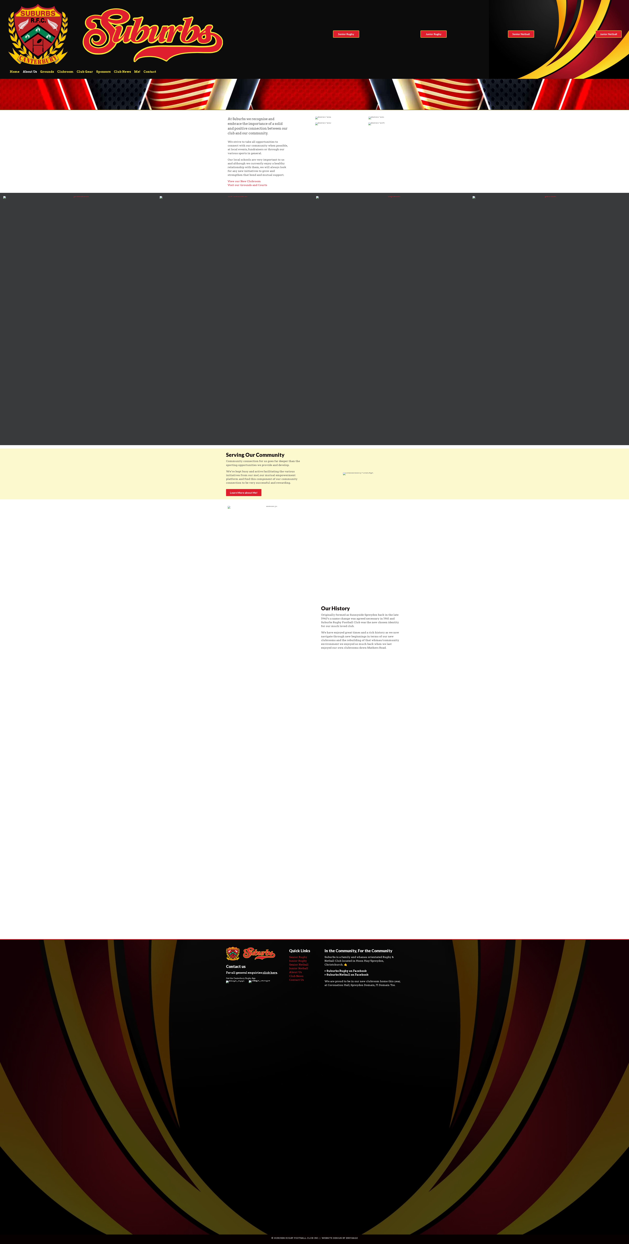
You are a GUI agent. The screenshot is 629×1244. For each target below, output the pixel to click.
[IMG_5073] (248, 777)
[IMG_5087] (248, 913)
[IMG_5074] (288, 777)
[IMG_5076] (369, 777)
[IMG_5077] (248, 818)
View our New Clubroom (244, 181)
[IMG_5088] (288, 910)
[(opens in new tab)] (236, 1103)
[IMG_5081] (369, 817)
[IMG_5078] (288, 819)
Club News (296, 976)
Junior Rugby (298, 960)
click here (269, 972)
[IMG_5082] (248, 866)
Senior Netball (298, 964)
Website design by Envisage (340, 1238)
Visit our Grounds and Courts (247, 185)
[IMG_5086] (369, 858)
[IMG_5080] (329, 818)
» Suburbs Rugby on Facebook (345, 971)
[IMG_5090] (329, 913)
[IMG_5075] (329, 776)
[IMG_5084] (329, 860)
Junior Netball (298, 968)
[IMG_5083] (288, 858)
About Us (295, 972)
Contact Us (296, 979)
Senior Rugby (298, 957)
